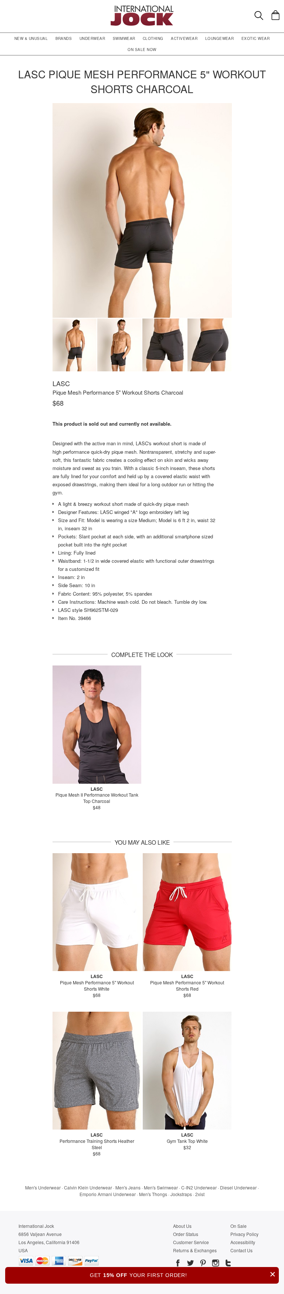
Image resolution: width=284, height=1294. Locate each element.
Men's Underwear (43, 1187)
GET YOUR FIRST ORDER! (183, 1274)
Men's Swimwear (161, 1187)
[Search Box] (258, 15)
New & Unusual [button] (31, 38)
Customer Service (191, 1242)
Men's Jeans (128, 1187)
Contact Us (241, 1250)
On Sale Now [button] (142, 49)
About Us (182, 1226)
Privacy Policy (244, 1234)
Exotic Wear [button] (255, 38)
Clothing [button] (153, 38)
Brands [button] (63, 38)
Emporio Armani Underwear (108, 1194)
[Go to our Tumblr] (227, 1264)
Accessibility (242, 1242)
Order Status (185, 1234)
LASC (61, 383)
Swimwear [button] (124, 38)
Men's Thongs (153, 1194)
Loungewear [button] (219, 38)
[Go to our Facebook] (177, 1264)
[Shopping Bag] (275, 15)
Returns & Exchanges (195, 1250)
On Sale (238, 1226)
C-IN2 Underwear (199, 1187)
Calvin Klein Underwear (88, 1187)
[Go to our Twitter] (189, 1264)
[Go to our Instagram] (215, 1264)
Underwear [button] (92, 38)
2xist (199, 1194)
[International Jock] (142, 7)
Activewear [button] (184, 38)
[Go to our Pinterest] (202, 1264)
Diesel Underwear (238, 1187)
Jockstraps (181, 1194)
